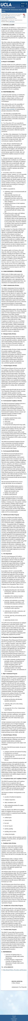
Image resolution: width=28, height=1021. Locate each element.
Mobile (23, 3)
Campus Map (14, 1020)
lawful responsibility (10, 109)
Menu (22, 6)
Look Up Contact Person (10, 17)
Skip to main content (4, 0)
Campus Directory (14, 1018)
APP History (12, 21)
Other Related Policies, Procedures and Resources (15, 970)
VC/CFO (14, 1017)
